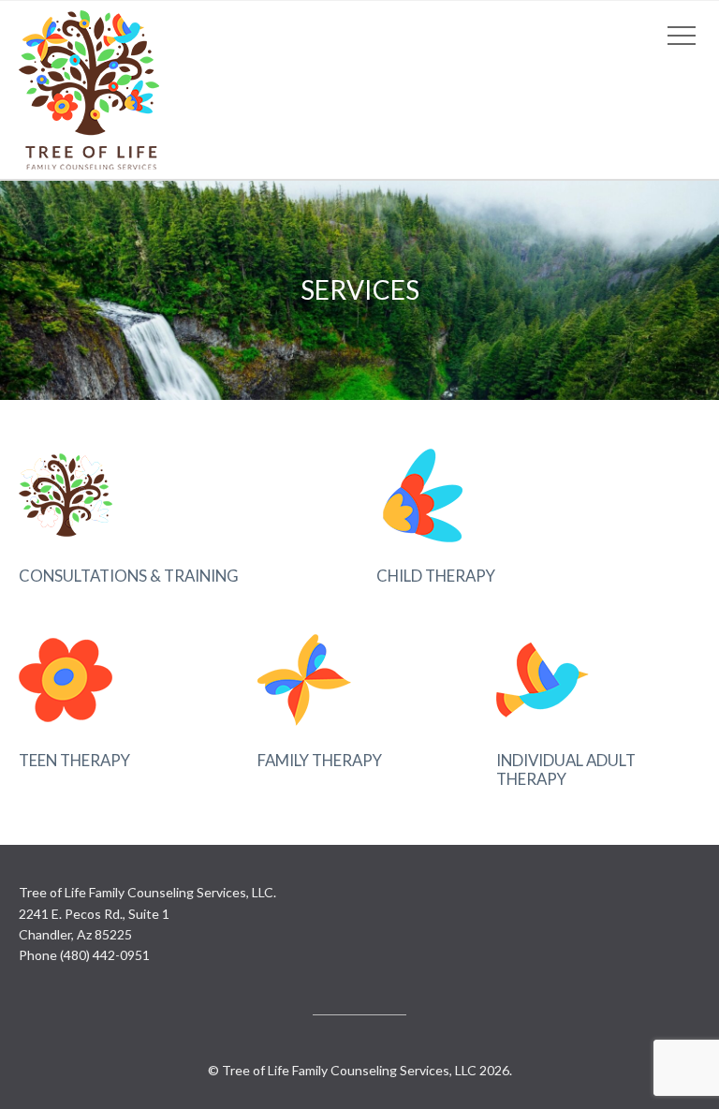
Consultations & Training (129, 575)
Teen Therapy (74, 760)
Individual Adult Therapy (566, 769)
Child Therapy (435, 575)
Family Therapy (319, 760)
